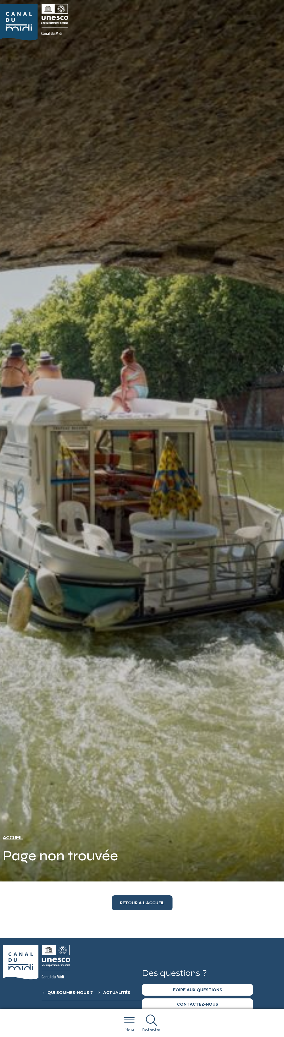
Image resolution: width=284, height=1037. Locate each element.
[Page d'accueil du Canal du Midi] (34, 22)
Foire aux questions (197, 989)
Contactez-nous (197, 1004)
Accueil (13, 837)
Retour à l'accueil (142, 902)
